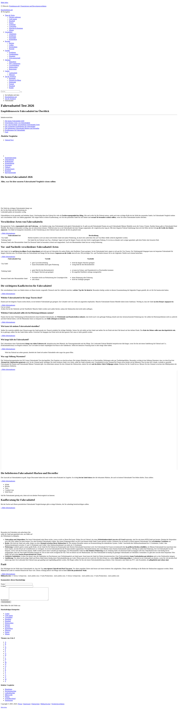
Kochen (7, 41)
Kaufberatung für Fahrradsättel (15, 130)
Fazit (6, 132)
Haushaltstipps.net (11, 97)
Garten (7, 71)
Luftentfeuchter (10, 693)
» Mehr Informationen (8, 233)
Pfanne (7, 697)
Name (3, 584)
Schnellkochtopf (10, 698)
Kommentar (5, 600)
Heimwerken (13, 67)
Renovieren (13, 69)
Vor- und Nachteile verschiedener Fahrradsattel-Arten (22, 125)
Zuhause (8, 60)
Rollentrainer (9, 161)
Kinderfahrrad (9, 163)
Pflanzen (12, 75)
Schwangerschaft (14, 58)
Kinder (11, 88)
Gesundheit (8, 32)
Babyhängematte (10, 172)
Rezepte (11, 49)
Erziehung (12, 52)
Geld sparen (13, 19)
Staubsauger (9, 700)
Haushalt (12, 21)
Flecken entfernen (15, 17)
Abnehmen (12, 34)
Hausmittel (12, 37)
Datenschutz (36, 704)
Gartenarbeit (13, 73)
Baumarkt (12, 78)
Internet (7, 625)
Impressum (26, 704)
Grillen (11, 45)
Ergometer (8, 165)
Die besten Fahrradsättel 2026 (14, 121)
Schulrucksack (9, 169)
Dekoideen (12, 62)
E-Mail (3, 586)
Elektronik (12, 82)
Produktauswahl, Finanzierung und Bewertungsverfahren (27, 6)
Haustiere (12, 56)
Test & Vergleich (10, 76)
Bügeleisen (8, 689)
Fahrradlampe (9, 159)
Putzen (11, 23)
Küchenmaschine (10, 691)
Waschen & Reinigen (16, 28)
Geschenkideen (14, 65)
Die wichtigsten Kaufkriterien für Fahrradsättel (20, 126)
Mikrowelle (8, 695)
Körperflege (13, 39)
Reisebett (8, 171)
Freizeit (11, 84)
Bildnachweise (45, 704)
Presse (20, 704)
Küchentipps (13, 47)
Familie (7, 50)
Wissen (11, 30)
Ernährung (12, 36)
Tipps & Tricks (10, 15)
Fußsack (7, 167)
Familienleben (13, 54)
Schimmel (12, 24)
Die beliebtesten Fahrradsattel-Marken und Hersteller (22, 128)
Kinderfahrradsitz (10, 158)
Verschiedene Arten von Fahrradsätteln (17, 123)
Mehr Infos (4, 2)
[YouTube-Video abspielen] (89, 420)
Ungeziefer (12, 26)
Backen (11, 43)
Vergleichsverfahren (57, 704)
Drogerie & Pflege (15, 80)
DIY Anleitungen (14, 63)
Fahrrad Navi (9, 140)
